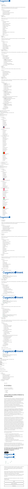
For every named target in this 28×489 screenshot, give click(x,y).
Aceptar (14, 481)
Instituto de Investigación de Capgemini (16, 408)
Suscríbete (6, 452)
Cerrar (1, 362)
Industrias (4, 16)
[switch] (0, 112)
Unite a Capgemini (5, 50)
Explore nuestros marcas (4, 268)
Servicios (4, 36)
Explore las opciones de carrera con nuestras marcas (8, 295)
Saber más (2, 9)
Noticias (4, 67)
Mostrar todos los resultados (4, 371)
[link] (10, 2)
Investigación (4, 5)
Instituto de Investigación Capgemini (6, 230)
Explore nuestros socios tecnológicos (6, 270)
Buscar (1, 358)
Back (5, 59)
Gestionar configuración (14, 483)
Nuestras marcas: (6, 459)
